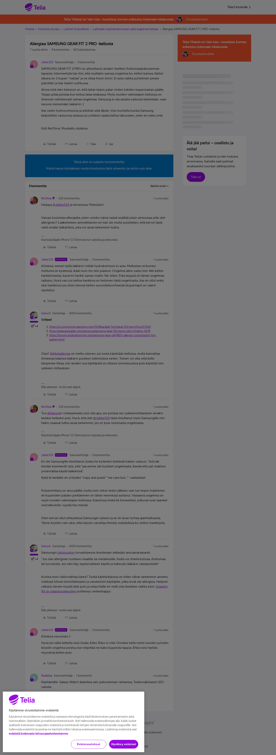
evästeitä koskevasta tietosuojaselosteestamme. (39, 733)
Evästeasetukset (88, 744)
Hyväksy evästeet (123, 744)
